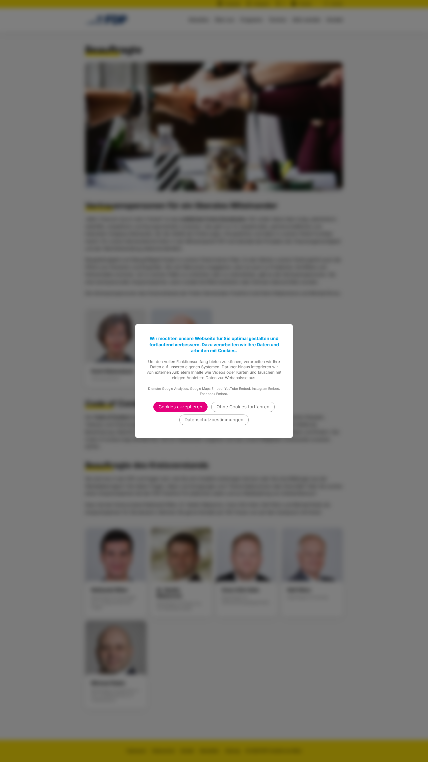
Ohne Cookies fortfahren (242, 406)
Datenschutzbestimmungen (214, 419)
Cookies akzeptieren (180, 406)
